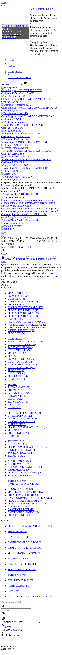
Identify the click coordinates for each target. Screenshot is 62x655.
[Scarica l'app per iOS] (8, 228)
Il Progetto (25, 205)
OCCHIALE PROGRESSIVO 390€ (38, 107)
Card (3, 5)
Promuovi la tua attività (20, 203)
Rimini (20, 223)
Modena (21, 220)
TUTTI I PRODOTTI (31, 90)
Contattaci (6, 214)
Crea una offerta (9, 208)
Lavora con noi (19, 214)
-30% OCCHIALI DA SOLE (29, 125)
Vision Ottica (7, 125)
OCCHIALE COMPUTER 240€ (37, 116)
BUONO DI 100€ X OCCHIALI (31, 142)
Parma (28, 220)
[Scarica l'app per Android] (11, 226)
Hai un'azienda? (38, 54)
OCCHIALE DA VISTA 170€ (35, 99)
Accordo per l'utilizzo (24, 217)
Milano (13, 220)
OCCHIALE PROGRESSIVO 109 (32, 159)
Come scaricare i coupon (29, 208)
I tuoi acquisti (49, 208)
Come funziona (9, 200)
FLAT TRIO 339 (23, 176)
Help (52, 203)
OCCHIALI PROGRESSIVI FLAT (32, 150)
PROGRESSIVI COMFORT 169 (31, 168)
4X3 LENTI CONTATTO (27, 133)
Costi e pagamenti (41, 203)
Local (4, 2)
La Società (53, 211)
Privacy (31, 214)
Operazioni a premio (37, 211)
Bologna (5, 220)
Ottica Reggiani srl (10, 90)
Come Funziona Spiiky (41, 9)
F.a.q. (11, 217)
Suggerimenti (20, 211)
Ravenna (12, 223)
